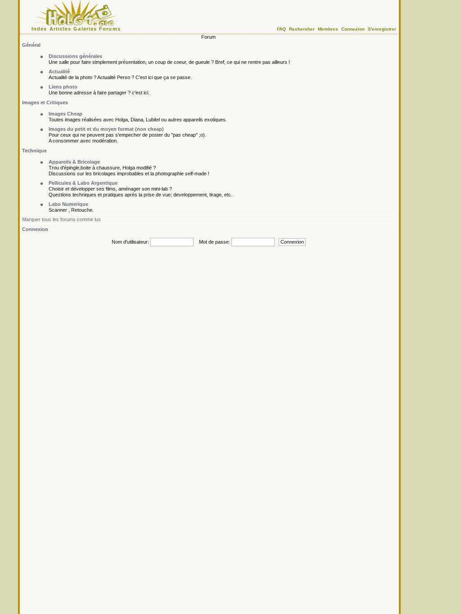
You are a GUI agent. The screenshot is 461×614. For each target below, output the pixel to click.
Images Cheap (65, 113)
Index (39, 28)
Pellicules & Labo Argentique (83, 183)
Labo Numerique (68, 204)
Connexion (353, 29)
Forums (110, 28)
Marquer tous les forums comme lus (61, 219)
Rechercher (302, 29)
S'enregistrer (382, 29)
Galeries (85, 28)
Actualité (59, 71)
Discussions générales (75, 56)
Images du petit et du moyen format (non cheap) (106, 129)
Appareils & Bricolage (74, 162)
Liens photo (63, 86)
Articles (61, 28)
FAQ (281, 29)
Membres (328, 29)
